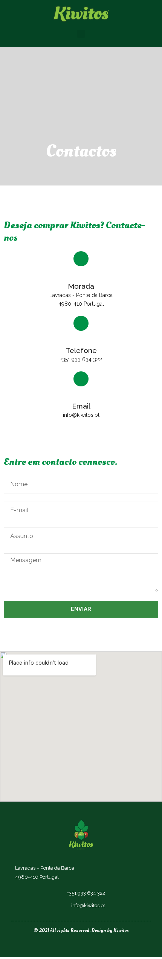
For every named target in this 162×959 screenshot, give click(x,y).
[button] (81, 34)
